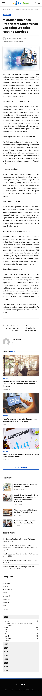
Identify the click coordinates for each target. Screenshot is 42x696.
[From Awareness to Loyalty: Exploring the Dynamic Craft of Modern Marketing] (21, 403)
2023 (6, 652)
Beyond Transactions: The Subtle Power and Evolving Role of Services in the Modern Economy (21, 383)
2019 (6, 667)
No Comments (8, 41)
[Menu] (3, 3)
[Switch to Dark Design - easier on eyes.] (35, 3)
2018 (6, 670)
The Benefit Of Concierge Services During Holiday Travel (30, 328)
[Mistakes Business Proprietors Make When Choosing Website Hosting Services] (21, 58)
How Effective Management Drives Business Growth (20, 560)
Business (5, 586)
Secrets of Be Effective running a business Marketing (11, 328)
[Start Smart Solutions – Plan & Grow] (21, 3)
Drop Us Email (21, 685)
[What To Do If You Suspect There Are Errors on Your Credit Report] (21, 438)
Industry (5, 593)
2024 (6, 648)
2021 (6, 659)
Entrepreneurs (7, 589)
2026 (6, 617)
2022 (6, 655)
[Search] (39, 3)
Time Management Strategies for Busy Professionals (20, 554)
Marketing (6, 602)
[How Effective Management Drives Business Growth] (7, 523)
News (4, 606)
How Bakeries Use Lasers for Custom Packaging (19, 539)
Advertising (6, 583)
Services (7, 15)
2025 (6, 644)
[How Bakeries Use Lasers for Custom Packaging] (7, 487)
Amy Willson (12, 38)
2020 (6, 663)
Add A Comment (21, 467)
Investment (6, 596)
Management (7, 599)
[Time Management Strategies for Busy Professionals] (7, 512)
